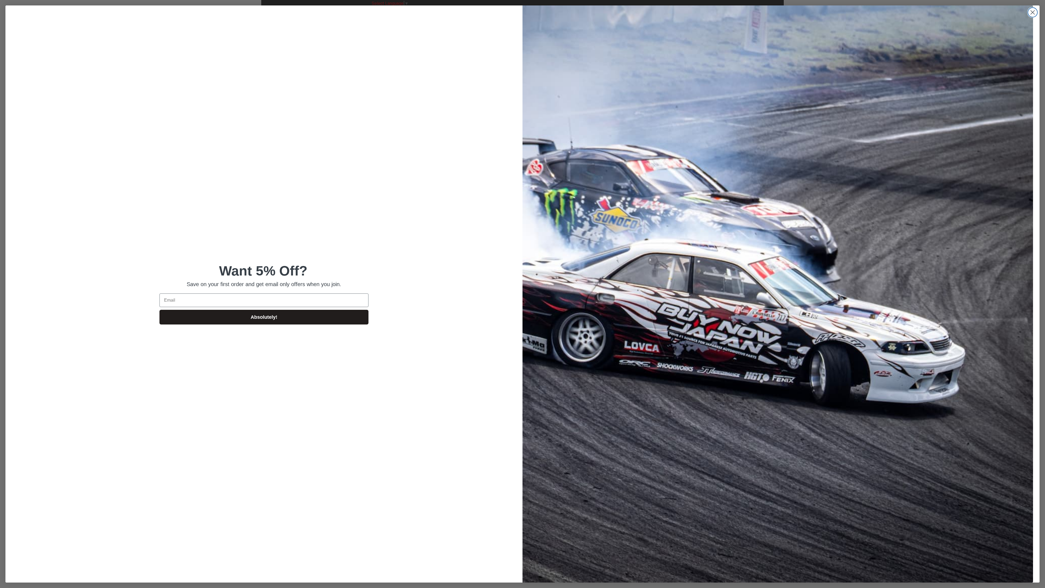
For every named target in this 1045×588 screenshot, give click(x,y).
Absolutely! (264, 317)
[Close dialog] (1032, 12)
